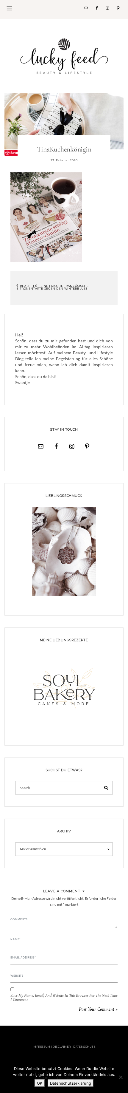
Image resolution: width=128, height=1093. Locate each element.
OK (39, 1083)
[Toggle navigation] (9, 8)
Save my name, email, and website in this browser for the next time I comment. (64, 997)
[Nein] (121, 1077)
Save (14, 152)
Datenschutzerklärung (70, 1083)
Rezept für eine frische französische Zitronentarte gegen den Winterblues (52, 287)
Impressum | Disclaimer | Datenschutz (64, 1046)
